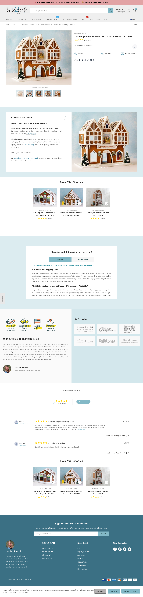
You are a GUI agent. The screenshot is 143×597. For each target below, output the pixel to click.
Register (123, 11)
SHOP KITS (9, 19)
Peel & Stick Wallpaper (70, 19)
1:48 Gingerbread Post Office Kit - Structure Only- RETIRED (71, 214)
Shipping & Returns (83, 551)
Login (117, 11)
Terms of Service (82, 565)
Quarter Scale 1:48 (47, 548)
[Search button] (110, 10)
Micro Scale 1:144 (47, 558)
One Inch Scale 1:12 (48, 551)
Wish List (80, 558)
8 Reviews (102, 218)
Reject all (114, 591)
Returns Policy (83, 259)
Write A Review (83, 402)
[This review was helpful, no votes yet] (123, 436)
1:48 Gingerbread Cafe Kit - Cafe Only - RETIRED (98, 214)
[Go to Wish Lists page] (129, 10)
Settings (100, 591)
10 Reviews (49, 218)
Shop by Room (36, 19)
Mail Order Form (82, 569)
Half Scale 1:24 (46, 555)
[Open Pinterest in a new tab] (124, 549)
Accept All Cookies (130, 591)
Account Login (81, 555)
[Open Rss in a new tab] (129, 549)
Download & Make (51, 19)
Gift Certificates (82, 562)
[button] (2, 298)
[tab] (101, 167)
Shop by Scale (22, 19)
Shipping (60, 259)
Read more (81, 430)
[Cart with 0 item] (134, 10)
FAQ (78, 548)
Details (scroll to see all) (21, 117)
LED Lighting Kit (31, 134)
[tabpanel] (104, 142)
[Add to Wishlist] (134, 46)
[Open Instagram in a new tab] (120, 549)
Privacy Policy (24, 593)
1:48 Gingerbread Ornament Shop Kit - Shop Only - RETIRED (44, 214)
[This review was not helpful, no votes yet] (126, 436)
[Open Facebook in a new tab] (115, 549)
